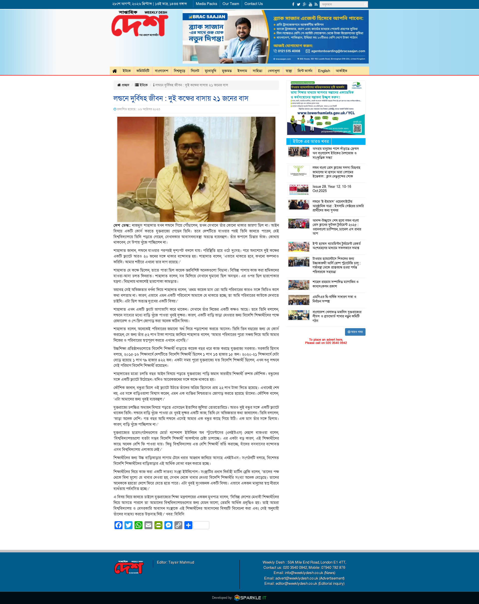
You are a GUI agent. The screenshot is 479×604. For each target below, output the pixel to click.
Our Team (231, 3)
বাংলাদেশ (161, 70)
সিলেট (195, 70)
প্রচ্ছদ (125, 85)
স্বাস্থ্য (289, 70)
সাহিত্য (257, 70)
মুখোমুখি (210, 70)
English (324, 70)
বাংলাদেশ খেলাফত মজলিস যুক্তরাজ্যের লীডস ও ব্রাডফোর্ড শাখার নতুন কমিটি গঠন (337, 316)
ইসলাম (242, 70)
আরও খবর (356, 332)
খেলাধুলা (274, 70)
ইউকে (127, 70)
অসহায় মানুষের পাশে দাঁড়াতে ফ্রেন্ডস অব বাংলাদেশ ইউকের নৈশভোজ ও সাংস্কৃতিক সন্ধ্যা (336, 153)
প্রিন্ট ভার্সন (305, 70)
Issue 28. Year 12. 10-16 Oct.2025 (332, 189)
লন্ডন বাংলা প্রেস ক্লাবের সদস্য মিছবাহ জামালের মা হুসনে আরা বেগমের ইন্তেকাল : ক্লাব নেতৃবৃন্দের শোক (336, 172)
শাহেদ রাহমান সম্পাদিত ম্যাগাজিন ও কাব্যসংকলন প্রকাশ (336, 284)
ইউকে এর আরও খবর (311, 141)
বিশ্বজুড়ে (179, 70)
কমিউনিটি (142, 70)
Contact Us (253, 3)
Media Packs (206, 3)
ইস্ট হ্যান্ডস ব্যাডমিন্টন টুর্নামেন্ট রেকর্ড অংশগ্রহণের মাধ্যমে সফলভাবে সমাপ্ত (337, 246)
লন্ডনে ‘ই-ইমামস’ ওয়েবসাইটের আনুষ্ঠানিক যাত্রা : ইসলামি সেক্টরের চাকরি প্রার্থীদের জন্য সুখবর (338, 206)
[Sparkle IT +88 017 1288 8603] (250, 598)
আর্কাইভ (341, 70)
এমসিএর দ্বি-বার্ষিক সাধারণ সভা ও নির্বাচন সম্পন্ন (334, 299)
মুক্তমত (227, 70)
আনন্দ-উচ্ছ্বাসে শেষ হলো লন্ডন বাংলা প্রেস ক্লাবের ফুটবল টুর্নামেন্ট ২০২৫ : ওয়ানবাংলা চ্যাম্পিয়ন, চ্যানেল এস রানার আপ (337, 227)
